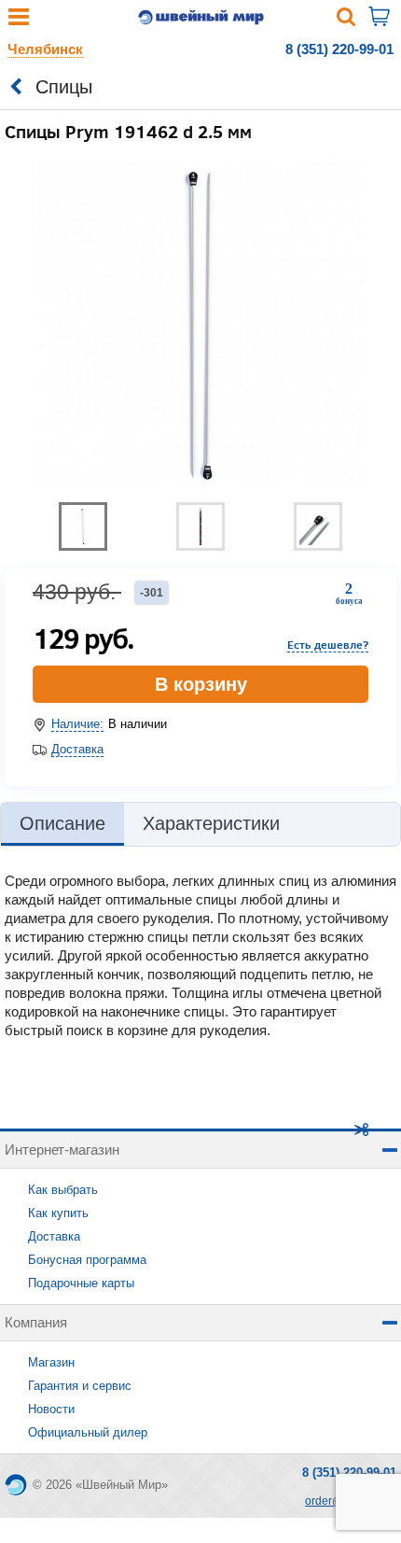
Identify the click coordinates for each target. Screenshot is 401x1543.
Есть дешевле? (327, 644)
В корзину (201, 684)
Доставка (77, 749)
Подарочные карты (81, 1283)
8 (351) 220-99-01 (339, 49)
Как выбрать (63, 1190)
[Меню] (18, 21)
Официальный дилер (87, 1432)
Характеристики (211, 823)
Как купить (58, 1213)
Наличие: (77, 724)
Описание (62, 823)
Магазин (51, 1362)
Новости (51, 1409)
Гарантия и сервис (79, 1386)
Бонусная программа (87, 1260)
